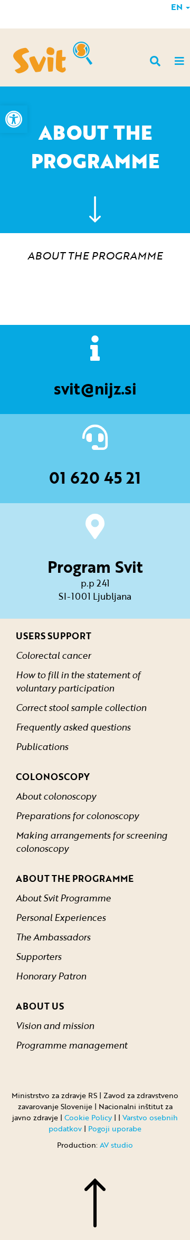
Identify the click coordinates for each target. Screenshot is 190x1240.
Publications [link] (42, 746)
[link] (13, 119)
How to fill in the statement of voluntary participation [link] (78, 681)
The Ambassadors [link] (53, 937)
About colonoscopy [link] (56, 796)
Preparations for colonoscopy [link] (77, 815)
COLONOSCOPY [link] (53, 776)
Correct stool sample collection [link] (81, 707)
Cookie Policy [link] (88, 1117)
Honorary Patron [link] (51, 976)
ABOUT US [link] (40, 1006)
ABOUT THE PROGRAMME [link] (75, 878)
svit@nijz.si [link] (95, 388)
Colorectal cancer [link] (53, 655)
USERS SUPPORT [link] (53, 635)
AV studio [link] (116, 1144)
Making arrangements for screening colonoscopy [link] (91, 842)
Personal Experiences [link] (61, 917)
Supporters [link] (38, 956)
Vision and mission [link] (55, 1025)
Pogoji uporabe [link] (114, 1128)
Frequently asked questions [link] (73, 727)
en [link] (178, 7)
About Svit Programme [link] (63, 898)
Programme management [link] (71, 1045)
